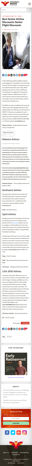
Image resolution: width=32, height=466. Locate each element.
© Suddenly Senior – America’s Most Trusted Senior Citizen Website (16, 460)
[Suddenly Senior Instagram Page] (24, 432)
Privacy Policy (20, 463)
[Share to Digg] (11, 75)
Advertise (14, 452)
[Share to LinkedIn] (17, 75)
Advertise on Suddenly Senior (16, 377)
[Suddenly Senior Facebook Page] (7, 432)
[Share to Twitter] (6, 75)
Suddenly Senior (7, 29)
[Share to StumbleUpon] (19, 75)
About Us (6, 452)
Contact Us (16, 454)
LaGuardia (15, 223)
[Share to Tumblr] (22, 75)
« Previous (25, 323)
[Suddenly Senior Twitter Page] (13, 432)
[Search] (28, 10)
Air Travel (9, 336)
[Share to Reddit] (14, 75)
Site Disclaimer (11, 463)
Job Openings (24, 452)
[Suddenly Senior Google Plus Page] (18, 432)
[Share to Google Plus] (9, 75)
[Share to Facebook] (3, 75)
